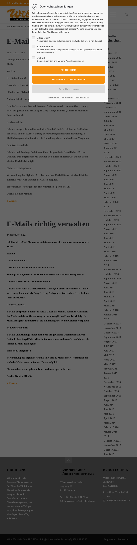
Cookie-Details (82, 97)
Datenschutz (54, 97)
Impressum (67, 97)
